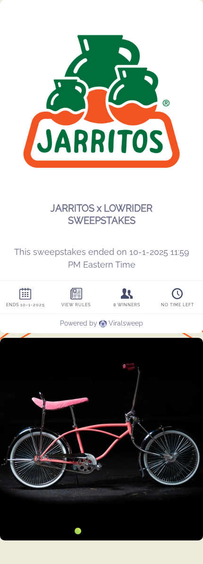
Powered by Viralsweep (101, 323)
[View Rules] (76, 297)
